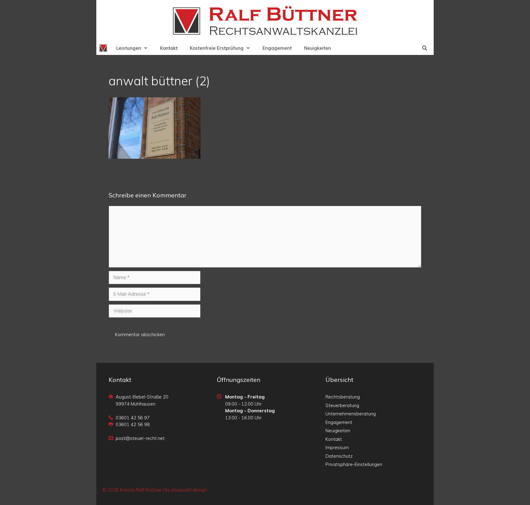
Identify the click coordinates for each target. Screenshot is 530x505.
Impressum (337, 447)
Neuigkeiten (317, 48)
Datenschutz (339, 456)
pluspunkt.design (189, 490)
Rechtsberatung (342, 397)
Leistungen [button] (128, 48)
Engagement (277, 48)
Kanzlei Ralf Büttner (141, 490)
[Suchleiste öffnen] (425, 48)
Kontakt (169, 48)
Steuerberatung (342, 405)
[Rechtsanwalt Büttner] (103, 48)
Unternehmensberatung (350, 414)
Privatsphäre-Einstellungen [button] (353, 464)
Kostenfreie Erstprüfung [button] (217, 48)
